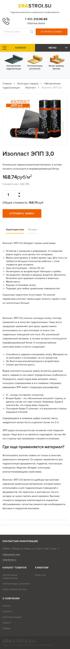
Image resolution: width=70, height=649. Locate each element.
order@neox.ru (9, 560)
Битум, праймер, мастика (15, 589)
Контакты (7, 611)
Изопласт (30, 87)
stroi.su (35, 6)
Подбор (6, 628)
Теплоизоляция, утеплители (16, 583)
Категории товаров (27, 83)
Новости (7, 622)
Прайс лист (40, 575)
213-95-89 (36, 19)
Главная (7, 83)
